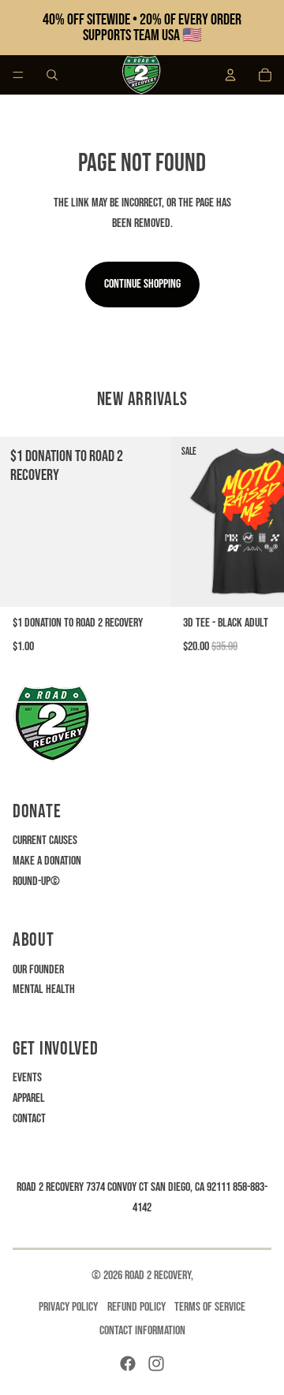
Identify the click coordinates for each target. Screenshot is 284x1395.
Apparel (29, 1098)
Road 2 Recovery (158, 1275)
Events (27, 1077)
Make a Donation (47, 861)
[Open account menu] (230, 75)
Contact (29, 1118)
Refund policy (136, 1307)
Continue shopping (142, 284)
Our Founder (38, 969)
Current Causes (45, 840)
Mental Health (44, 989)
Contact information (142, 1330)
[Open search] (52, 75)
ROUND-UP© (36, 881)
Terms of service (209, 1307)
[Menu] (18, 75)
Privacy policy (68, 1307)
